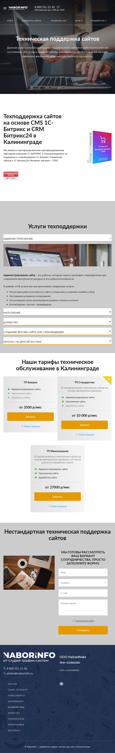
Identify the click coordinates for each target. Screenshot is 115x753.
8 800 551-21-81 (45, 7)
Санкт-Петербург (18, 689)
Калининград (16, 707)
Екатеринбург (16, 701)
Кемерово (14, 713)
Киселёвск (14, 730)
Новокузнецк (16, 718)
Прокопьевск (16, 724)
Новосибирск (16, 695)
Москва (13, 683)
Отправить (83, 630)
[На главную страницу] (18, 8)
